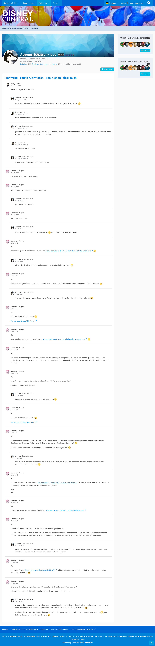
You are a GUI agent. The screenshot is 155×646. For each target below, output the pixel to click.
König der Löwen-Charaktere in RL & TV (40, 570)
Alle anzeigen (145, 50)
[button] (112, 3)
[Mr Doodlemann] (126, 44)
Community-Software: (77, 642)
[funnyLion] (143, 44)
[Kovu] (139, 44)
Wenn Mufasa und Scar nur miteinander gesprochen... (64, 339)
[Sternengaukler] (122, 44)
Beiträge (23, 64)
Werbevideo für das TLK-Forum (23, 321)
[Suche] (149, 3)
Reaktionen (53, 78)
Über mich (70, 78)
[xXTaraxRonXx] (135, 44)
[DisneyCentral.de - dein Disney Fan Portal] (77, 16)
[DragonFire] (147, 44)
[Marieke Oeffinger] (131, 44)
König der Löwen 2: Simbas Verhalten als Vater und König (68, 251)
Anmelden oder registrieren (132, 3)
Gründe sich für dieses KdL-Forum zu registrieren (57, 483)
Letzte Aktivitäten (32, 78)
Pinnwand (11, 78)
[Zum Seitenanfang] (151, 643)
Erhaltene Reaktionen (40, 64)
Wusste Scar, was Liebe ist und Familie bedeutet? (65, 510)
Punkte (54, 64)
